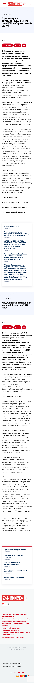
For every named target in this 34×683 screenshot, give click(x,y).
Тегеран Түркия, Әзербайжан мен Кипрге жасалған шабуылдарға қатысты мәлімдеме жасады (16, 256)
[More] (24, 45)
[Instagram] (15, 672)
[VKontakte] (22, 672)
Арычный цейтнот (11, 226)
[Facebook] (11, 672)
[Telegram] (18, 672)
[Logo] (17, 4)
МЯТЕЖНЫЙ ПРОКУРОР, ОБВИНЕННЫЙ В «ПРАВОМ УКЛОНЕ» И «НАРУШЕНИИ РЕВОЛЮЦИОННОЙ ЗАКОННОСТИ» (15, 244)
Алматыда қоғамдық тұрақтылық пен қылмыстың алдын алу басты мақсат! (16, 233)
